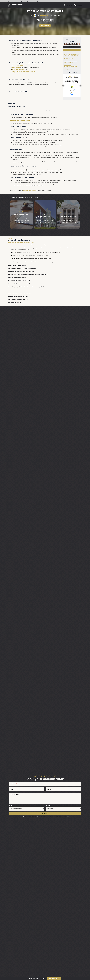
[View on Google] (72, 87)
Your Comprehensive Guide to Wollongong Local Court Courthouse (21, 216)
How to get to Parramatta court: (70, 61)
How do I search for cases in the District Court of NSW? (22, 268)
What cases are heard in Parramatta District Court (21, 271)
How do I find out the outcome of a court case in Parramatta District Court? (28, 274)
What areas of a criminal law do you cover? (19, 293)
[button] (63, 85)
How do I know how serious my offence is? (19, 299)
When (10, 805)
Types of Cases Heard (68, 62)
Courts (14, 212)
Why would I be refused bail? (15, 302)
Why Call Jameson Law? (68, 58)
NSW (18, 212)
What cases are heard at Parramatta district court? (22, 242)
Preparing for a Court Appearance (70, 66)
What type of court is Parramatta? (17, 265)
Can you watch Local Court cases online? (19, 280)
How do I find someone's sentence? (17, 277)
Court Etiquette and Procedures (70, 67)
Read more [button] (72, 84)
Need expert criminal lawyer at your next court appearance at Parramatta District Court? (71, 52)
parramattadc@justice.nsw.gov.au (27, 71)
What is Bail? (11, 290)
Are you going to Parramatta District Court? (71, 55)
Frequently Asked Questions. (69, 69)
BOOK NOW (45, 813)
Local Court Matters (67, 65)
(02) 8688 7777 (20, 66)
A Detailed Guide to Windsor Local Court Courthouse (68, 215)
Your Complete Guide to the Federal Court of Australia (44, 217)
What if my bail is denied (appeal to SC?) (18, 296)
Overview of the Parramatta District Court (71, 54)
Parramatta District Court (68, 57)
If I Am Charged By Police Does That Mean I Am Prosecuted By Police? (26, 287)
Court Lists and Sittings (68, 63)
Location (65, 59)
